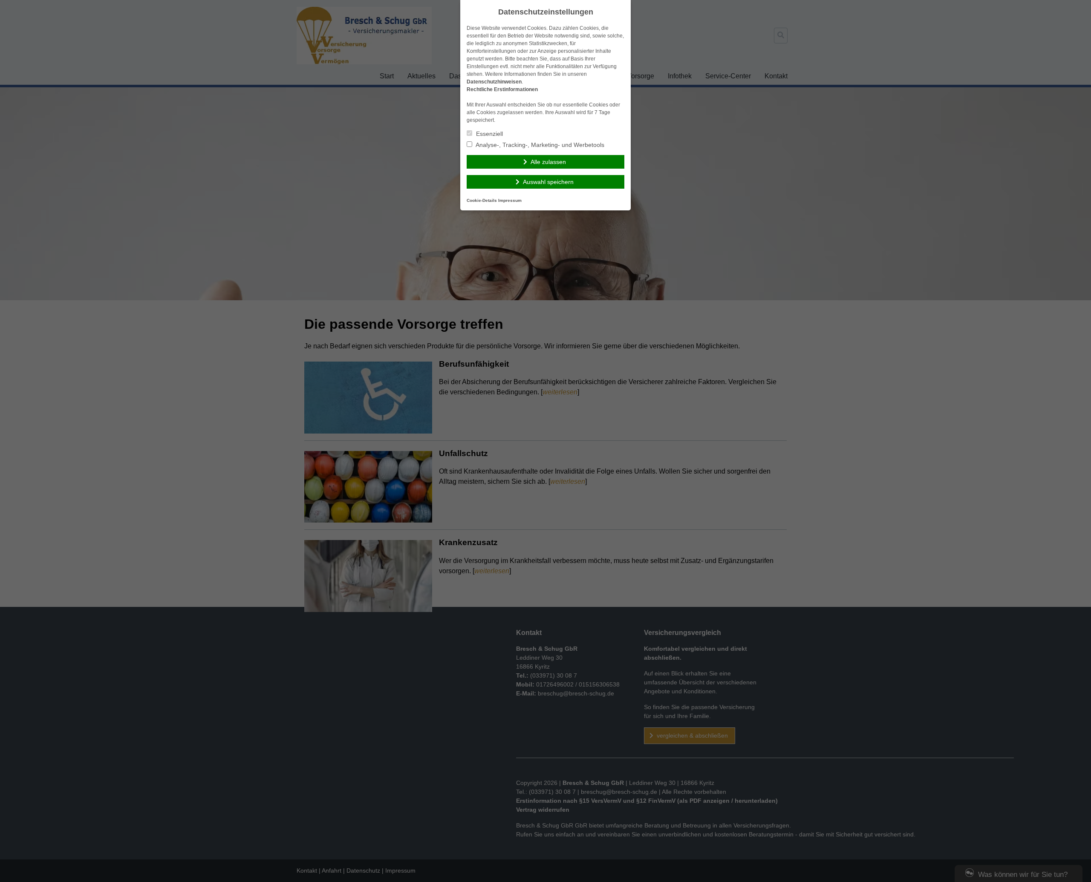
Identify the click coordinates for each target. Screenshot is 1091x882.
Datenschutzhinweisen (494, 82)
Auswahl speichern (548, 181)
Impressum (510, 200)
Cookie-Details (482, 200)
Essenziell (488, 133)
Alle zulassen (548, 161)
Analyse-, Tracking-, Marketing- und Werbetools (539, 144)
